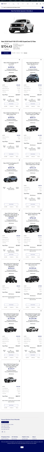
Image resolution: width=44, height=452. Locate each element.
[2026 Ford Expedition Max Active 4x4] (33, 279)
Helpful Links (25, 437)
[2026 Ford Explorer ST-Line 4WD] (11, 179)
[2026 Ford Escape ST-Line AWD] (11, 78)
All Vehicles (15, 437)
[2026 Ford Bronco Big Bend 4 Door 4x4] (33, 229)
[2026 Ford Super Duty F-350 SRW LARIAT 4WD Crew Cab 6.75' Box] (11, 380)
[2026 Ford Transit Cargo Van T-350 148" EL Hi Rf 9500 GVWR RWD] (11, 229)
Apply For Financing (4, 438)
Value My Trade (25, 438)
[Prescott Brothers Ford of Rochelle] (4, 3)
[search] (43, 3)
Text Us (17, 106)
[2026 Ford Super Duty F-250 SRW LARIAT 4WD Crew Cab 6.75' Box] (11, 329)
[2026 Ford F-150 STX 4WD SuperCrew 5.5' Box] (33, 179)
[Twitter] (4, 432)
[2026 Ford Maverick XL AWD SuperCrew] (11, 128)
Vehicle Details (11, 103)
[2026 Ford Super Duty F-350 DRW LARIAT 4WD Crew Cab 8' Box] (33, 329)
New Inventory (14, 438)
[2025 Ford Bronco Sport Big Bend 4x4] (33, 78)
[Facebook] (2, 432)
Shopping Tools (5, 437)
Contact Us (5, 422)
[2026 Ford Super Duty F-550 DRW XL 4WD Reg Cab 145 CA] (11, 279)
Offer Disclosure (11, 72)
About (34, 437)
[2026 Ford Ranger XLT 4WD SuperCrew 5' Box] (33, 128)
